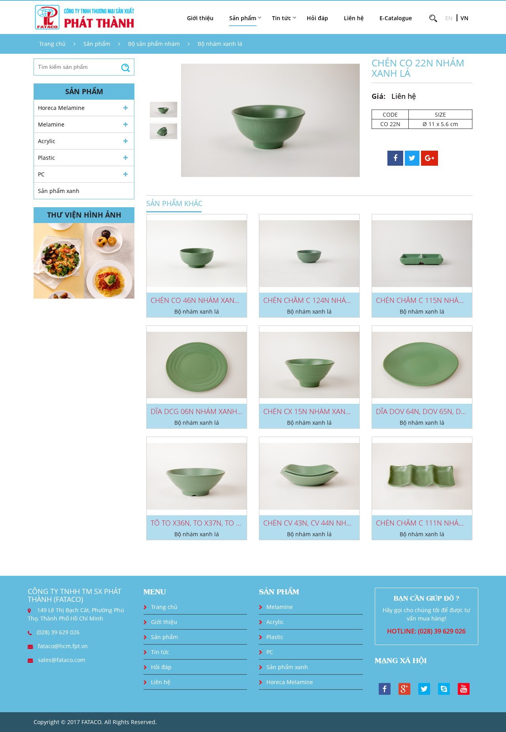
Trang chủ (52, 43)
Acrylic (46, 141)
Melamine (51, 124)
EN (449, 18)
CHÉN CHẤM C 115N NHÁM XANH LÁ (435, 300)
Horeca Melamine (61, 108)
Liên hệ (354, 18)
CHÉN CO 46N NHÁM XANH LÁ (200, 300)
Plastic (46, 157)
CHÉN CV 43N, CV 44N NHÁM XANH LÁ (325, 523)
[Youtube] (464, 688)
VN (464, 18)
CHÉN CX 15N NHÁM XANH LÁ (312, 411)
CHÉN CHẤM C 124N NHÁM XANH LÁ (323, 300)
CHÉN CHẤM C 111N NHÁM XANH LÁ (435, 523)
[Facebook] (385, 688)
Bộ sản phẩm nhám (154, 43)
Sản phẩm (96, 43)
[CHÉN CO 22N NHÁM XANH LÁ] (270, 120)
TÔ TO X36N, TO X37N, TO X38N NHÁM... (216, 523)
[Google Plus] (404, 688)
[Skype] (444, 688)
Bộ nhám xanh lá (220, 43)
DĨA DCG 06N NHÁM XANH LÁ (199, 411)
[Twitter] (424, 688)
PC (41, 174)
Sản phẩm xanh (58, 191)
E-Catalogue (396, 18)
